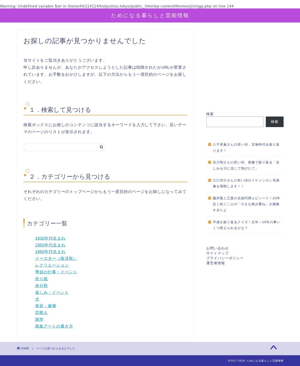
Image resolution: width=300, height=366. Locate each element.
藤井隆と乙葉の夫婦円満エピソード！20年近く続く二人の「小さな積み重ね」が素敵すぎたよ (246, 204)
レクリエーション (52, 265)
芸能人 (41, 312)
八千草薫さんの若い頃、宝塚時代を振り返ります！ (246, 147)
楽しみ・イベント (52, 292)
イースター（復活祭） (56, 258)
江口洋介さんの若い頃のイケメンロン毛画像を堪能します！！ (246, 183)
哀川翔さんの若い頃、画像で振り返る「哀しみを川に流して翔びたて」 (246, 165)
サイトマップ (217, 253)
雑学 (39, 319)
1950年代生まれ (50, 245)
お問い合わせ (217, 248)
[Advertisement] (245, 70)
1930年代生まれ (50, 238)
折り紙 (41, 279)
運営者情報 (215, 263)
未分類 (41, 285)
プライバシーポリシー (225, 258)
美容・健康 (45, 306)
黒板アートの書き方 (54, 326)
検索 (210, 114)
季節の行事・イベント (56, 272)
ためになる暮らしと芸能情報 (150, 15)
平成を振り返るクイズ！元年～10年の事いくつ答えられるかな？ (246, 225)
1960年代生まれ (50, 251)
